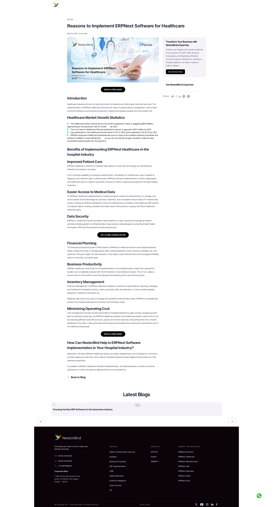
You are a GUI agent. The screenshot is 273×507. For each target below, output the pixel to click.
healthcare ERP (145, 203)
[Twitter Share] (172, 96)
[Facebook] (217, 505)
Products (146, 4)
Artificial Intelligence (118, 481)
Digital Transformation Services (122, 452)
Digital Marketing (116, 476)
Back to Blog (78, 377)
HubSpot (113, 457)
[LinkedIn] (212, 505)
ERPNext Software (185, 452)
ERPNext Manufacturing (187, 461)
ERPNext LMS (183, 466)
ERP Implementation (118, 466)
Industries (158, 4)
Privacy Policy (145, 504)
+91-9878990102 (65, 466)
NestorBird (78, 504)
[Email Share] (188, 96)
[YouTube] (202, 505)
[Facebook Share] (176, 96)
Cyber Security (116, 485)
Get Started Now (175, 72)
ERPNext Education (186, 471)
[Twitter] (196, 505)
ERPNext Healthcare (78, 196)
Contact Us (194, 4)
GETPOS (154, 452)
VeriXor (154, 457)
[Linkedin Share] (180, 96)
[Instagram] (207, 505)
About (182, 4)
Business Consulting (118, 461)
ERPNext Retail (184, 476)
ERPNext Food (184, 481)
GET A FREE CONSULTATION (113, 235)
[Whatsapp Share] (183, 96)
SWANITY (154, 461)
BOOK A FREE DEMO (113, 89)
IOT (111, 490)
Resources (171, 4)
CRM (111, 471)
